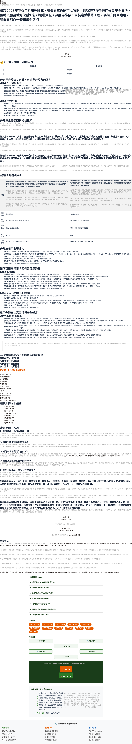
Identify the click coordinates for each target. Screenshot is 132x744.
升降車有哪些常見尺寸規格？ (41, 587)
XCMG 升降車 (4, 391)
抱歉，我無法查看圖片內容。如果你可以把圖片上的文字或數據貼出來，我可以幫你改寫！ (93, 456)
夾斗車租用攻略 (9, 406)
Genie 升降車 (4, 386)
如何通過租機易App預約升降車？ (42, 593)
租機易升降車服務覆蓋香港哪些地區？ (44, 609)
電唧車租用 (40, 713)
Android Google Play (66, 530)
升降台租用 (38, 701)
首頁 (1, 1)
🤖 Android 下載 (66, 676)
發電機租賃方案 (9, 420)
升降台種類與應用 (10, 413)
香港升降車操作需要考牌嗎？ (41, 598)
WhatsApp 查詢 (66, 56)
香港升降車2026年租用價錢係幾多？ (43, 582)
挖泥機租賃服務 (9, 416)
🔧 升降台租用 (41, 651)
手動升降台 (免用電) (8, 731)
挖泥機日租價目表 (94, 740)
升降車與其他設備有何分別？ (41, 604)
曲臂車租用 (3, 384)
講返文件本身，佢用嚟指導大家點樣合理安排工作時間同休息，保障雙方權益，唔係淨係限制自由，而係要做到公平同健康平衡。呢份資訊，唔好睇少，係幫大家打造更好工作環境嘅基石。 (59, 572)
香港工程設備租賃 (5, 396)
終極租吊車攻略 (50, 737)
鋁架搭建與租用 (9, 418)
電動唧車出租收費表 (51, 731)
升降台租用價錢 (5, 377)
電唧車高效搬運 (9, 423)
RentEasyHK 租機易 (73, 535)
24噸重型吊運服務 (51, 740)
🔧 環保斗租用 (66, 646)
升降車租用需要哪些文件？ (40, 615)
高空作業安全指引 (5, 393)
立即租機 (66, 54)
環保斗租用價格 (9, 411)
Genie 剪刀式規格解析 (9, 740)
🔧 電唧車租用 (91, 651)
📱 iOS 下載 (66, 670)
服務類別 (3, 3)
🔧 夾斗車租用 (41, 641)
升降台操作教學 (7, 734)
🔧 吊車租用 (66, 656)
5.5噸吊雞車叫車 (50, 734)
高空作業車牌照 (5, 398)
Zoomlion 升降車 (5, 388)
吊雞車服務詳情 (9, 409)
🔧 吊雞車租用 (91, 641)
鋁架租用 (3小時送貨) (96, 731)
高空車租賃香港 (5, 379)
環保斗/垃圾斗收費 (95, 737)
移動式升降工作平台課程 (8, 400)
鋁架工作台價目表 (94, 734)
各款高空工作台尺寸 (8, 737)
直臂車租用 (3, 381)
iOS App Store (65, 528)
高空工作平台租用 (5, 374)
